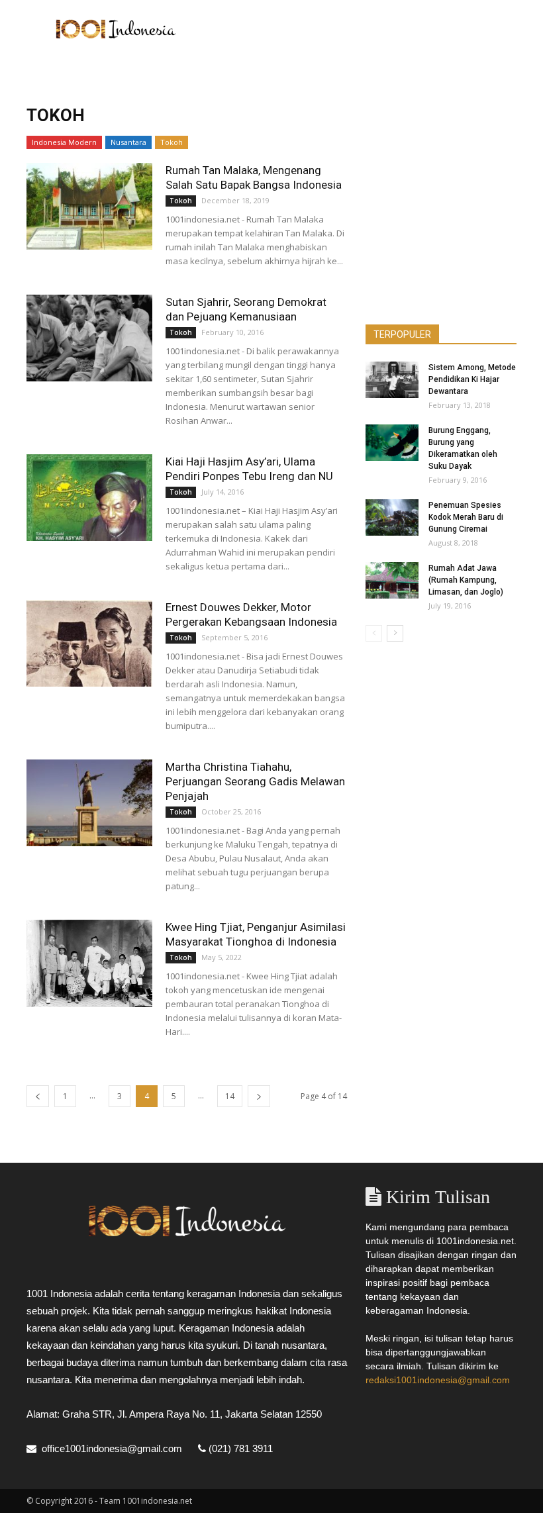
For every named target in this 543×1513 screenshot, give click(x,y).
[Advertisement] (361, 29)
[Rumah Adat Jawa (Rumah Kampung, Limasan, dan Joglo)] (392, 580)
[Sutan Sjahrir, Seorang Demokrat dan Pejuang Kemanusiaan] (89, 338)
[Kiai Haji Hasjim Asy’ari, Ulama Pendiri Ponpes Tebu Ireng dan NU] (89, 497)
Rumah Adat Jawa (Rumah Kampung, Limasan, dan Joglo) (465, 580)
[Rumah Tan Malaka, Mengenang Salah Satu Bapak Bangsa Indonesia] (89, 206)
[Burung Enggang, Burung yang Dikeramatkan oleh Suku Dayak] (392, 442)
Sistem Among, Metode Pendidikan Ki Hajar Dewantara (472, 379)
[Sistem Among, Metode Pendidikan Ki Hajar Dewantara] (392, 380)
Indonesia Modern (64, 142)
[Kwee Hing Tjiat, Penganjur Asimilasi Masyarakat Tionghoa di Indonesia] (89, 963)
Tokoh (171, 142)
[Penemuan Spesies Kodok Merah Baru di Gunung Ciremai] (392, 517)
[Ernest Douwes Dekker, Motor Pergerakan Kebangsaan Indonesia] (89, 643)
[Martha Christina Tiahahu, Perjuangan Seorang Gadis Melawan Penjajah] (89, 802)
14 (229, 1096)
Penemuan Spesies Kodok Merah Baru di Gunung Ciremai (465, 517)
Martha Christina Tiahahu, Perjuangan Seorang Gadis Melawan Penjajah (255, 781)
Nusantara (128, 142)
